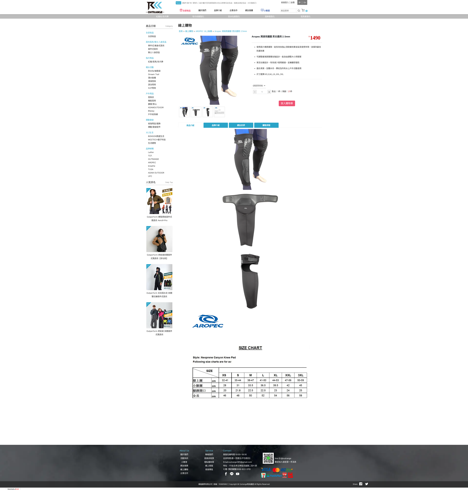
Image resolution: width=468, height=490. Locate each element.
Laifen (151, 152)
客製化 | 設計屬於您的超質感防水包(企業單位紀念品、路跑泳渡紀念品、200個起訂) (225, 3)
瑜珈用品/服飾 (154, 123)
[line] (232, 474)
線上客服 (209, 465)
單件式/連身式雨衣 (156, 45)
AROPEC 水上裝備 (204, 31)
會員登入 (285, 2)
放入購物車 (287, 103)
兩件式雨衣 (153, 49)
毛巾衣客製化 (198, 16)
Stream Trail (153, 74)
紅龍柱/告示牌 (162, 16)
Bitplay (151, 111)
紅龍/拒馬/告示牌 (155, 61)
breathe (151, 166)
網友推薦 (249, 10)
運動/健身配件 (154, 127)
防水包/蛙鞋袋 (154, 71)
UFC (150, 176)
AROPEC (152, 162)
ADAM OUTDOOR (156, 172)
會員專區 (209, 469)
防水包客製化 (234, 16)
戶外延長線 (153, 114)
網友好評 (241, 125)
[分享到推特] (367, 484)
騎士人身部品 (154, 52)
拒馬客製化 (306, 16)
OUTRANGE (153, 159)
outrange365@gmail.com (240, 462)
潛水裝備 (152, 77)
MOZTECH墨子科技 (157, 139)
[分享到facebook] (361, 484)
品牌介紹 (216, 125)
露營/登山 (152, 104)
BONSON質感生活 (156, 136)
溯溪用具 (152, 81)
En (305, 2)
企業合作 (233, 10)
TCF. (150, 155)
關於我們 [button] (202, 10)
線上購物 (189, 31)
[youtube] (237, 474)
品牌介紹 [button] (218, 10)
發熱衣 (151, 97)
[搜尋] (298, 10)
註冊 (293, 2)
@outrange (286, 458)
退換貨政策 (209, 458)
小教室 (267, 10)
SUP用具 (152, 88)
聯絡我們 (209, 454)
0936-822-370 (243, 469)
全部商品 (187, 10)
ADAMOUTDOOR (156, 107)
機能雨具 (152, 100)
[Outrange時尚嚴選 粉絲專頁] (226, 474)
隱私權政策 (209, 462)
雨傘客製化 (270, 16)
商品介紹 (190, 125)
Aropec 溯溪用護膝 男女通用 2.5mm (230, 31)
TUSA (150, 169)
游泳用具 (152, 84)
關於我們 (184, 454)
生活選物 (152, 143)
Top (462, 47)
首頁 (181, 31)
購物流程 (266, 125)
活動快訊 (184, 458)
